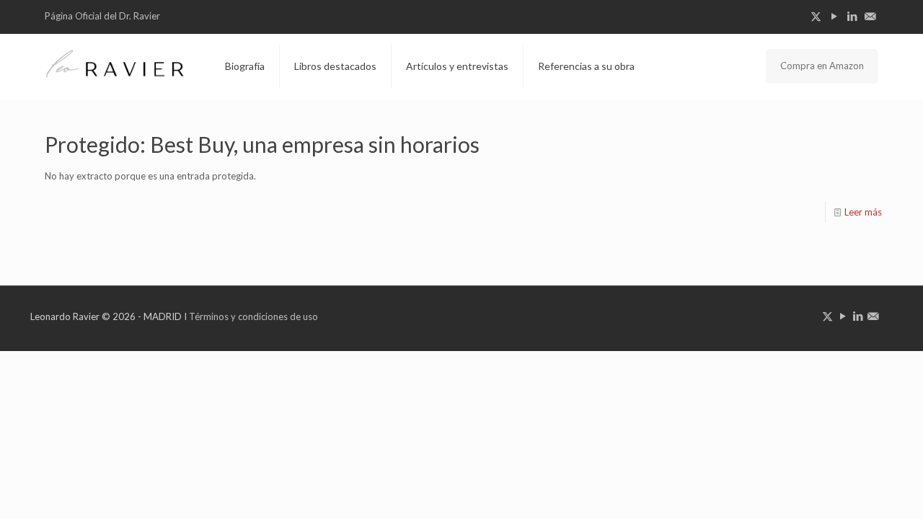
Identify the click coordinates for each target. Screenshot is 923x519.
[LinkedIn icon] (852, 15)
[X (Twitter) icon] (816, 15)
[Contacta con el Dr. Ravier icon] (870, 15)
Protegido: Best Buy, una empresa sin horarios (262, 144)
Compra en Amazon (822, 65)
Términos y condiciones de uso (253, 316)
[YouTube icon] (834, 15)
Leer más (863, 212)
